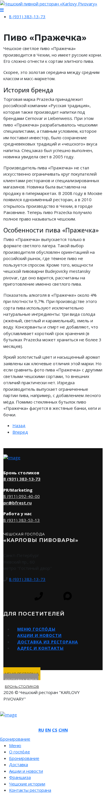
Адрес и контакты (40, 648)
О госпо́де (19, 752)
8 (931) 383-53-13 (21, 520)
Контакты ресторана (30, 790)
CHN (63, 730)
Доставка (18, 764)
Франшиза (20, 777)
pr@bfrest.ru (17, 503)
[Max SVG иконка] (67, 596)
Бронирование (24, 758)
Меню (15, 745)
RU (41, 730)
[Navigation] (2, 10)
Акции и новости (39, 635)
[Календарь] (53, 596)
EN (48, 730)
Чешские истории (27, 784)
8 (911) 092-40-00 (21, 496)
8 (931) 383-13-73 (27, 16)
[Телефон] (39, 596)
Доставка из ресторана (47, 642)
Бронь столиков (22, 686)
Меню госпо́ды (36, 629)
